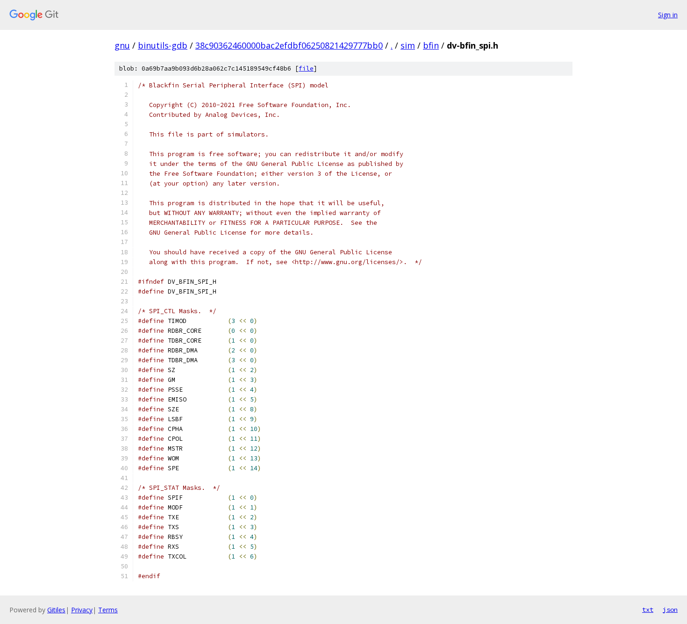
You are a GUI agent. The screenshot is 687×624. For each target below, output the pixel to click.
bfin (431, 45)
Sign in (668, 14)
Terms (108, 609)
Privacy (82, 609)
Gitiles (56, 609)
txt (647, 609)
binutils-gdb (162, 45)
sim (408, 45)
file (306, 68)
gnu (122, 45)
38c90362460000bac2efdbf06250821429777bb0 (289, 45)
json (670, 609)
